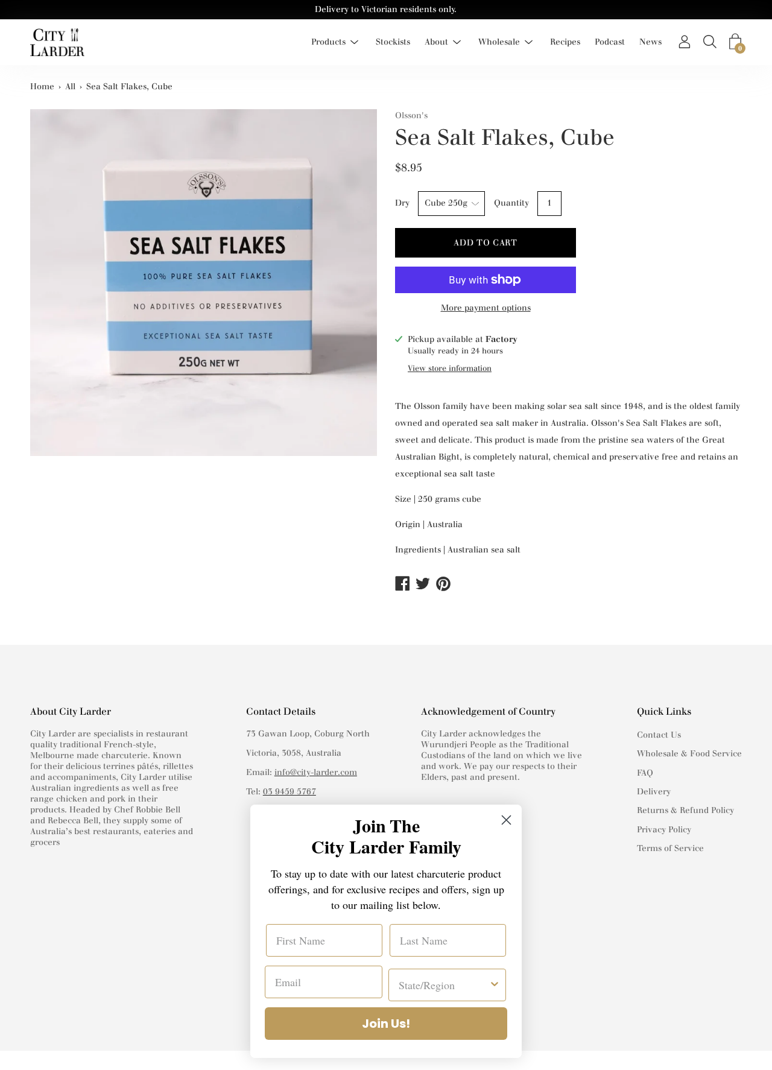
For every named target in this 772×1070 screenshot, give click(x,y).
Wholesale (499, 42)
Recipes (565, 42)
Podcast (610, 42)
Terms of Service (670, 848)
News (650, 42)
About (436, 42)
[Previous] (45, 294)
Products (328, 42)
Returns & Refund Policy (685, 810)
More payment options (486, 308)
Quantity (511, 203)
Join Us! (386, 1023)
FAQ (645, 773)
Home (42, 86)
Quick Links (664, 711)
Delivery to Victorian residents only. (386, 9)
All (70, 86)
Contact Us (659, 735)
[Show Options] (495, 985)
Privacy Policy (664, 830)
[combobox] (444, 985)
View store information (450, 368)
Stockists (393, 42)
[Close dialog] (506, 820)
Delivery (654, 792)
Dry (402, 203)
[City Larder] (57, 42)
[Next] (362, 294)
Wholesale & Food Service (689, 754)
